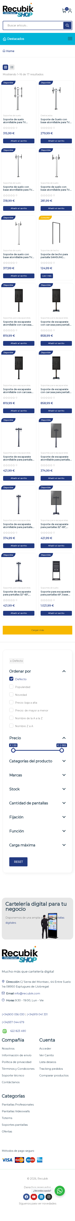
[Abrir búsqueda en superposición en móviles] (37, 25)
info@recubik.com (27, 993)
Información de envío (16, 1055)
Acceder (45, 1048)
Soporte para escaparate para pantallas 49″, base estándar (55, 594)
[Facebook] (26, 1197)
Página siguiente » (37, 628)
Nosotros (8, 1048)
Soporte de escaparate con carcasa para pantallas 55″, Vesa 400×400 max (56, 392)
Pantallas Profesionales (18, 1104)
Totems (7, 1118)
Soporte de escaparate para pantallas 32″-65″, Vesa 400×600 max (54, 527)
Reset (18, 861)
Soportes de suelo (12, 115)
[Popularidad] (11, 687)
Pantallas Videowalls (16, 1111)
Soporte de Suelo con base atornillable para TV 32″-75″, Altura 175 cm (55, 122)
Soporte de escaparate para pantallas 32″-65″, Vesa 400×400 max (17, 594)
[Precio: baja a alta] (11, 702)
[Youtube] (34, 1197)
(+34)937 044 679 (13, 1022)
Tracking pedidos (51, 1068)
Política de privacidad (16, 1062)
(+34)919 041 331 (37, 1014)
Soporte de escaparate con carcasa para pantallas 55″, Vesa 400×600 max (56, 324)
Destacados (15, 39)
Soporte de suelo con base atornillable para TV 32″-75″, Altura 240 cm (17, 189)
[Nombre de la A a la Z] (11, 718)
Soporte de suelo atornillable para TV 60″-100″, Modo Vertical (16, 122)
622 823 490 (18, 1031)
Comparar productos (53, 1075)
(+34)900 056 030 (13, 1014)
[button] (18, 141)
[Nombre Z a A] (11, 726)
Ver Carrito (46, 1055)
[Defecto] (11, 679)
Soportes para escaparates (16, 317)
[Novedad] (11, 694)
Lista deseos (47, 1062)
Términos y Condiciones (18, 1068)
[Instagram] (49, 1197)
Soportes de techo (50, 250)
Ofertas (7, 1131)
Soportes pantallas (15, 1124)
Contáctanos (10, 1082)
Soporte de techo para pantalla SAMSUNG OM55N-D (54, 257)
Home (10, 51)
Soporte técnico (13, 1075)
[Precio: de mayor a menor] (11, 710)
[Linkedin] (41, 1197)
